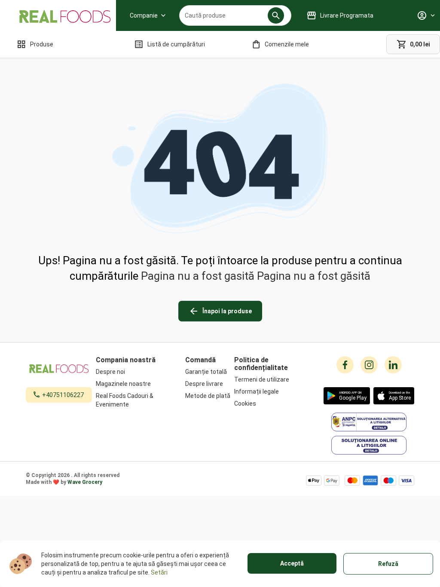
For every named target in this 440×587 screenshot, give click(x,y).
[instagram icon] (369, 364)
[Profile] (426, 15)
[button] (276, 15)
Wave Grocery (84, 482)
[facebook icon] (345, 364)
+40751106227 (63, 394)
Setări (159, 572)
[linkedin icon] (393, 364)
